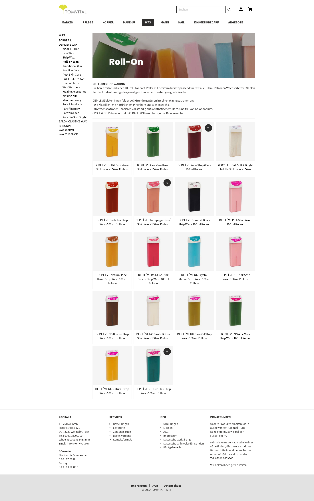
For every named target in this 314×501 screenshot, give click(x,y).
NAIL (181, 22)
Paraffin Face (71, 113)
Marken (67, 22)
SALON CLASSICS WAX (73, 121)
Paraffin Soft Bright (75, 117)
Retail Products (72, 104)
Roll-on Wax (71, 62)
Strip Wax (69, 57)
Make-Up (129, 22)
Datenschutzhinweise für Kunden (183, 443)
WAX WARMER (68, 130)
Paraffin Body (71, 109)
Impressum (170, 435)
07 (66, 435)
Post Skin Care (72, 74)
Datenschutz (172, 486)
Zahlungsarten (122, 431)
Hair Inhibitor (71, 83)
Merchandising (72, 100)
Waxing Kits (70, 96)
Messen (168, 427)
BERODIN (65, 126)
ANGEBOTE (235, 22)
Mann (165, 22)
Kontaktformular (123, 439)
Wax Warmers (71, 87)
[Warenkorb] (250, 9)
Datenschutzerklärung (177, 439)
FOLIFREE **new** (74, 79)
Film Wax (68, 53)
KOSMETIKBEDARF (206, 22)
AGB (165, 431)
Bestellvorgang (122, 435)
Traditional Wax (72, 66)
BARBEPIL (65, 40)
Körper (108, 22)
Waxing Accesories (74, 92)
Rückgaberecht (172, 447)
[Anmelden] (240, 9)
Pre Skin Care (71, 70)
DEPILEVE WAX (68, 45)
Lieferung (119, 427)
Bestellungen (121, 424)
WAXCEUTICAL (72, 49)
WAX (148, 22)
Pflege (88, 22)
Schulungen (170, 424)
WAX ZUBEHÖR (68, 134)
